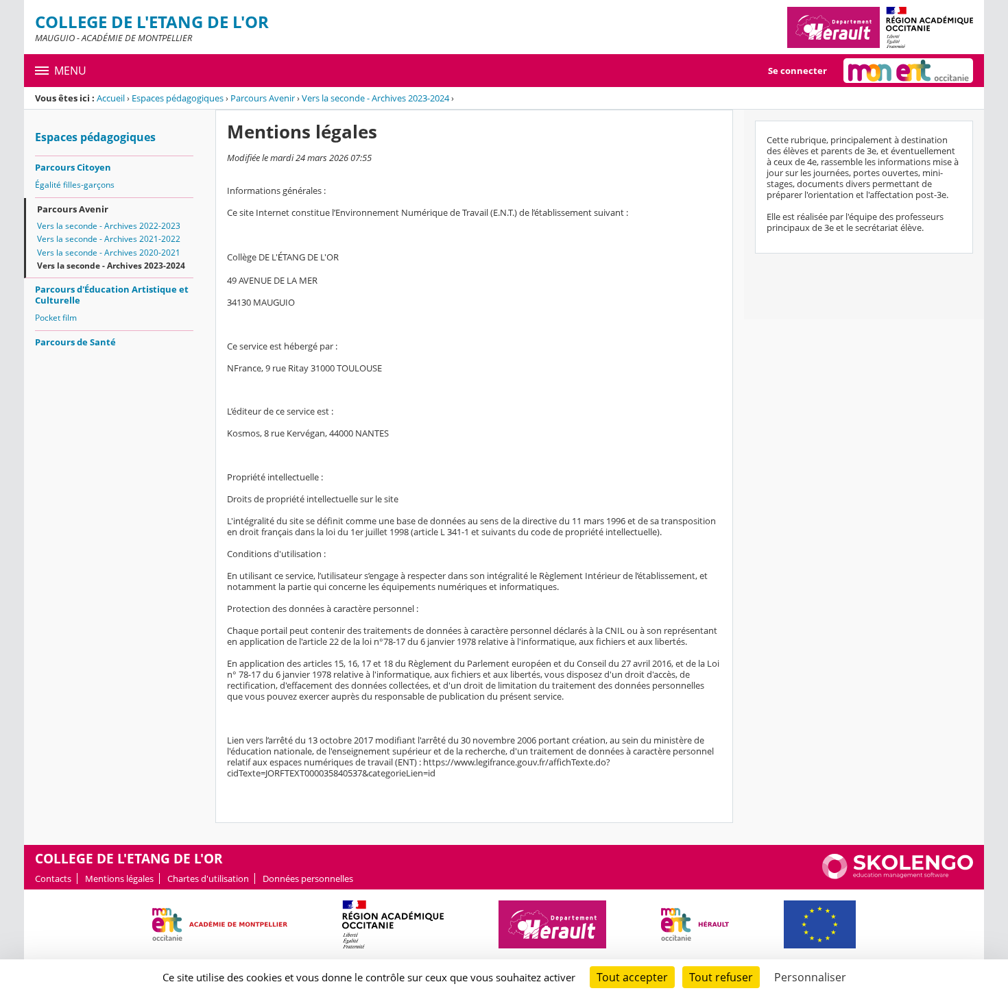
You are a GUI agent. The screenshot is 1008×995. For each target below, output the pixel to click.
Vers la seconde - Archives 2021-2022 (108, 239)
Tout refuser (721, 977)
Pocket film (56, 317)
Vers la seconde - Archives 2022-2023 (108, 226)
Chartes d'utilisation (208, 878)
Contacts (53, 878)
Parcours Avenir (262, 98)
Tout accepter (632, 977)
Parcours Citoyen (73, 167)
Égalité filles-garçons (75, 185)
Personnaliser (810, 977)
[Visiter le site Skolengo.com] (897, 876)
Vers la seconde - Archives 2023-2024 (375, 98)
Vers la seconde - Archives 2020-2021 (108, 252)
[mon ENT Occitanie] (908, 70)
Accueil (111, 98)
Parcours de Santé (75, 342)
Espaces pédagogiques (178, 98)
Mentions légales (119, 878)
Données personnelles (308, 878)
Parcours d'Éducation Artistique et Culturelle (112, 294)
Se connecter (797, 70)
